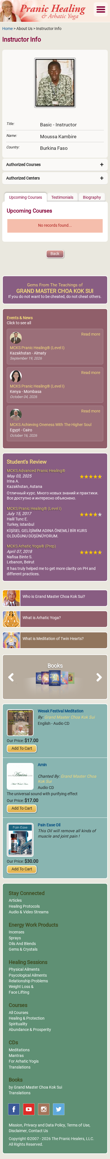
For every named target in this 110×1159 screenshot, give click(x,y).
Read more (90, 334)
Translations (19, 1067)
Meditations (19, 1050)
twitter (59, 1109)
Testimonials (62, 197)
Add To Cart (22, 748)
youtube (29, 1109)
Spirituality (18, 1024)
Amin (42, 764)
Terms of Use (78, 1125)
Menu (101, 9)
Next (98, 683)
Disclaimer (18, 1130)
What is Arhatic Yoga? (42, 617)
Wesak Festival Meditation (60, 711)
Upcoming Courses (25, 197)
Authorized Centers (23, 178)
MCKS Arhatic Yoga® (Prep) (31, 546)
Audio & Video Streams (29, 912)
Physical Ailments (24, 969)
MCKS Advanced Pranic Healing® (36, 470)
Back (54, 253)
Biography (92, 197)
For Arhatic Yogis (24, 1061)
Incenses (16, 932)
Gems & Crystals (23, 949)
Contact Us (38, 1130)
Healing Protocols (24, 906)
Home (7, 28)
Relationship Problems (28, 981)
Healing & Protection (27, 1018)
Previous (13, 683)
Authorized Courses (23, 164)
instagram (44, 1109)
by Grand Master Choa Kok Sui (35, 1087)
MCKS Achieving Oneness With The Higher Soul (50, 424)
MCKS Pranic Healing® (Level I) (37, 347)
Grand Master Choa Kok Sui (69, 717)
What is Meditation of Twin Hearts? (53, 638)
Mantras (16, 1055)
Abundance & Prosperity (30, 1029)
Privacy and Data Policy (44, 1125)
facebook (14, 1109)
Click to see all (19, 323)
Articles (15, 900)
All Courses (18, 1012)
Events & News (20, 317)
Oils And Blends (22, 943)
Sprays (15, 938)
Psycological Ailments (28, 975)
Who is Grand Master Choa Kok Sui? (54, 596)
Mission (15, 1125)
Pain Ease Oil (49, 825)
